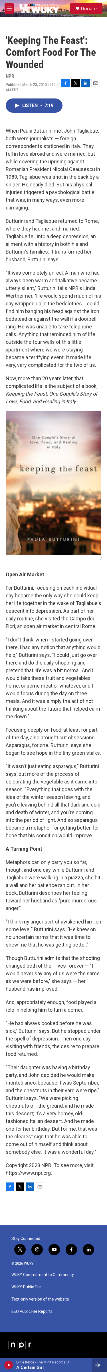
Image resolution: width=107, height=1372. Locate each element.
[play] (8, 1365)
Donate (89, 8)
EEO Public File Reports (32, 1311)
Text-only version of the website (40, 1299)
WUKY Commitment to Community (42, 1275)
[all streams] (99, 1365)
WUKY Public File (26, 1287)
